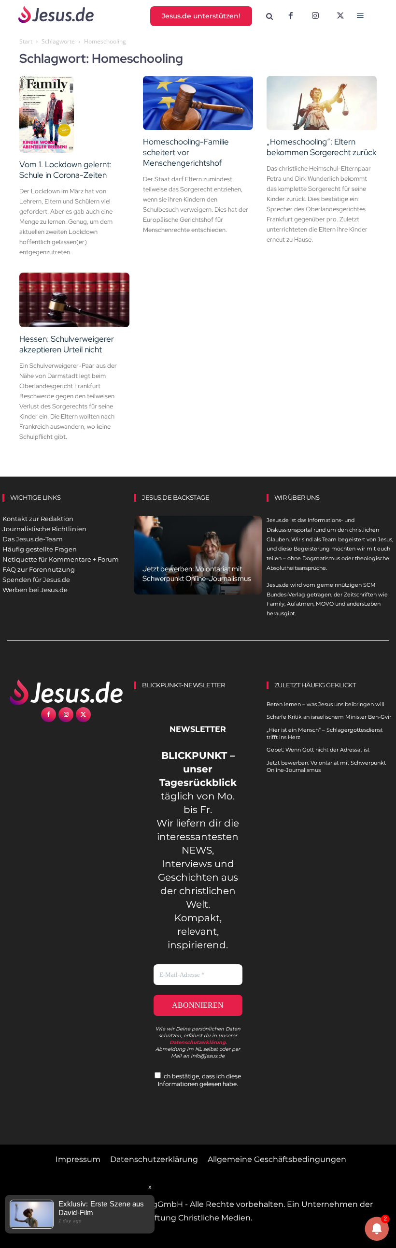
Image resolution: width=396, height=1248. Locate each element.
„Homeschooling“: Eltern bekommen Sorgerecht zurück (321, 147)
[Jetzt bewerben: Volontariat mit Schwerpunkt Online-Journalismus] (197, 555)
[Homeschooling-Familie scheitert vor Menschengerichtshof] (198, 103)
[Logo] (65, 692)
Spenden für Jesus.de (36, 579)
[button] (269, 17)
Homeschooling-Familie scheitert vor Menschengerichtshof (186, 152)
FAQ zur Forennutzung (38, 569)
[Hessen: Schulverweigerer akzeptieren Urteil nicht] (74, 300)
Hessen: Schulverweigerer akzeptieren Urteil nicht (66, 344)
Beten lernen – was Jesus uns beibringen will (325, 704)
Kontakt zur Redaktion (37, 518)
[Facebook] (291, 16)
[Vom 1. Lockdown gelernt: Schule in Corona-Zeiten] (74, 114)
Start (25, 41)
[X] (340, 16)
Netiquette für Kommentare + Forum (60, 559)
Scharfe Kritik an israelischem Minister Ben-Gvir (329, 716)
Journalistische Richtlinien (44, 529)
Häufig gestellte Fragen (39, 549)
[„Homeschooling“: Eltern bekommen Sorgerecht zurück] (322, 103)
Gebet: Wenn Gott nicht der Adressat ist (318, 749)
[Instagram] (315, 16)
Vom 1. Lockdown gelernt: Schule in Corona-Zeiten (65, 169)
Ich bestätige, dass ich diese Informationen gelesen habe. (199, 1080)
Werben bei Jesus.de (35, 590)
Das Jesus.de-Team (32, 539)
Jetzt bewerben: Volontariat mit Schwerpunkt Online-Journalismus (196, 573)
